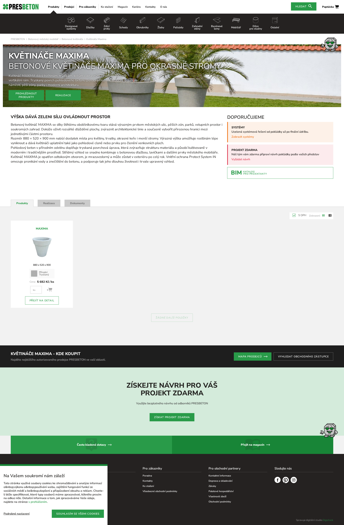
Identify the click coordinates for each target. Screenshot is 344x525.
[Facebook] (277, 480)
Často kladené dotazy (91, 445)
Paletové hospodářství (221, 491)
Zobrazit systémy (242, 137)
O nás (163, 7)
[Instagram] (294, 480)
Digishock (328, 520)
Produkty (53, 7)
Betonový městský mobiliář (43, 39)
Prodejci (69, 7)
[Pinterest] (286, 480)
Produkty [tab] (22, 203)
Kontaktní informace (220, 475)
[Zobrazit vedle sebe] (323, 215)
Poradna (147, 475)
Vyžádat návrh (240, 159)
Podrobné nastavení (17, 514)
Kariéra (136, 7)
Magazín (123, 7)
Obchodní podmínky (220, 501)
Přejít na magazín (252, 445)
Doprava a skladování (220, 481)
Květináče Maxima (96, 39)
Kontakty (150, 7)
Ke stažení (107, 7)
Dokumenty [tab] (77, 203)
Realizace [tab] (49, 203)
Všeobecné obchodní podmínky (160, 491)
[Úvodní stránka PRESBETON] (21, 6)
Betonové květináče (72, 39)
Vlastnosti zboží (217, 496)
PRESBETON (18, 39)
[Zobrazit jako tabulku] (330, 215)
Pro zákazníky (87, 7)
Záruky (212, 486)
